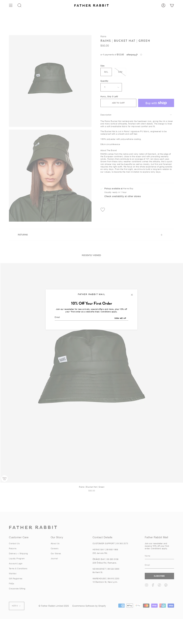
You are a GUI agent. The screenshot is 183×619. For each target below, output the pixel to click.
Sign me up (120, 318)
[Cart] (172, 5)
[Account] (163, 5)
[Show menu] (10, 5)
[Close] (132, 295)
